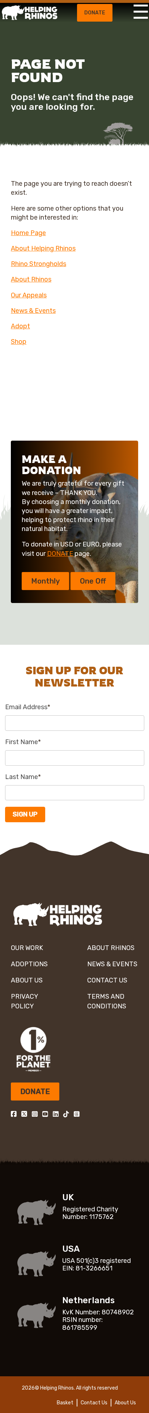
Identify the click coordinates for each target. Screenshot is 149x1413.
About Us (27, 980)
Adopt (20, 326)
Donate (94, 13)
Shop (18, 342)
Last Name (23, 777)
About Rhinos (31, 279)
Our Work (27, 948)
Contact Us (107, 980)
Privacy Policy (24, 1001)
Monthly (45, 581)
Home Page (28, 233)
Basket (65, 1403)
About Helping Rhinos (43, 248)
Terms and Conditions (106, 1001)
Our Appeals (29, 295)
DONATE (60, 554)
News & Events (33, 311)
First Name (23, 742)
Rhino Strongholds (38, 264)
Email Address (27, 707)
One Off (93, 581)
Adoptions (29, 964)
